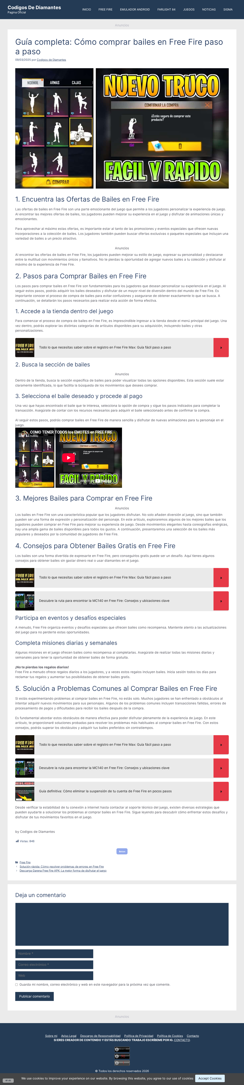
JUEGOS (189, 9)
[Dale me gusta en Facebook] (123, 1031)
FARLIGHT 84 (166, 9)
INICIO (86, 9)
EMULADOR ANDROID (135, 9)
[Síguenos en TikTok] (122, 1031)
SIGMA (228, 9)
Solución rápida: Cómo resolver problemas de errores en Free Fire (62, 866)
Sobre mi (51, 1036)
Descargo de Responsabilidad (100, 1036)
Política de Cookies (170, 1036)
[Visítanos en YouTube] (120, 1031)
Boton (122, 851)
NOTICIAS (209, 9)
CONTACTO (182, 1040)
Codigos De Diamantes (34, 7)
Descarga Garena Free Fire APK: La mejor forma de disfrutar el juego (63, 870)
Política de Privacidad (138, 1036)
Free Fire (25, 862)
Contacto (193, 1036)
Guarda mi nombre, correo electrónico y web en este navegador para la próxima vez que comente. (94, 984)
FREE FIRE (105, 9)
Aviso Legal (68, 1036)
